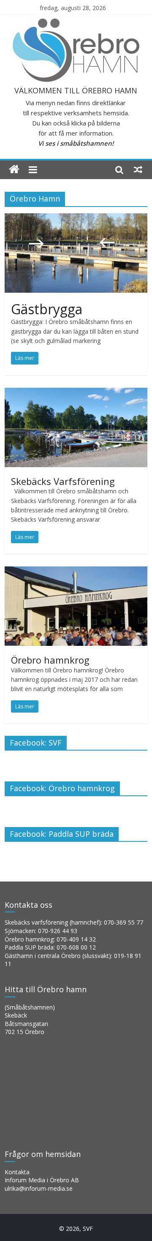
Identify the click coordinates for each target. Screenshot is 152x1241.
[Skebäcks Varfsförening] (76, 392)
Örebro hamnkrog (50, 659)
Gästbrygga (46, 309)
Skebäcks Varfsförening (63, 481)
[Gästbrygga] (76, 218)
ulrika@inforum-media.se (39, 1188)
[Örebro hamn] (14, 170)
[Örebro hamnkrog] (76, 571)
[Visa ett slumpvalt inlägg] (138, 169)
